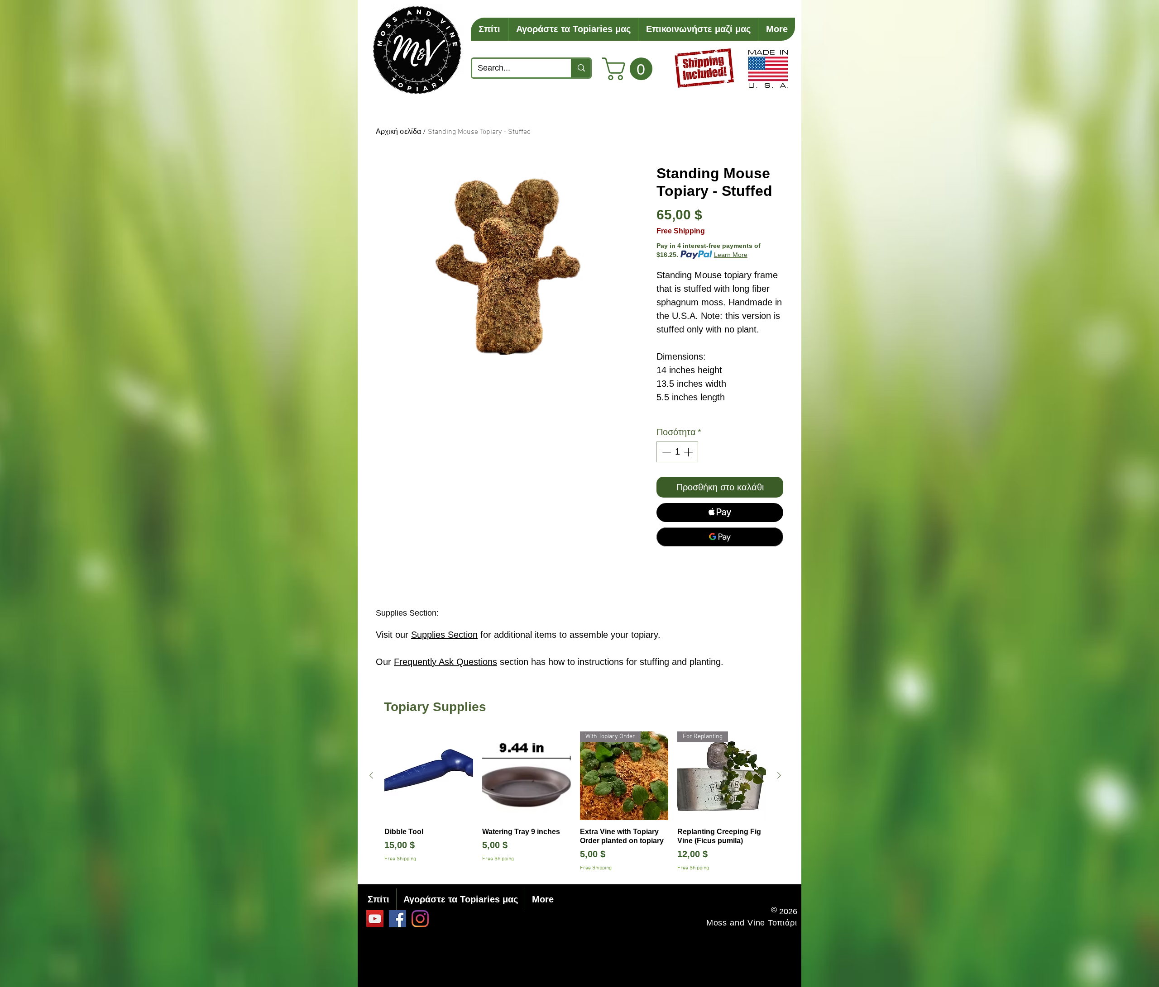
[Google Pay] (719, 536)
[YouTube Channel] (374, 918)
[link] (630, 68)
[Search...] (580, 68)
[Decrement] (665, 452)
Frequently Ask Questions (445, 662)
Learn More (730, 254)
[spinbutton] (677, 452)
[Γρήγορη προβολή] (428, 775)
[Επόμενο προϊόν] (779, 775)
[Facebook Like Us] (397, 918)
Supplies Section (444, 635)
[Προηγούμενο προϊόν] (371, 775)
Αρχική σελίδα (398, 132)
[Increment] (689, 452)
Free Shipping (680, 231)
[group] (575, 802)
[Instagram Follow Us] (420, 918)
